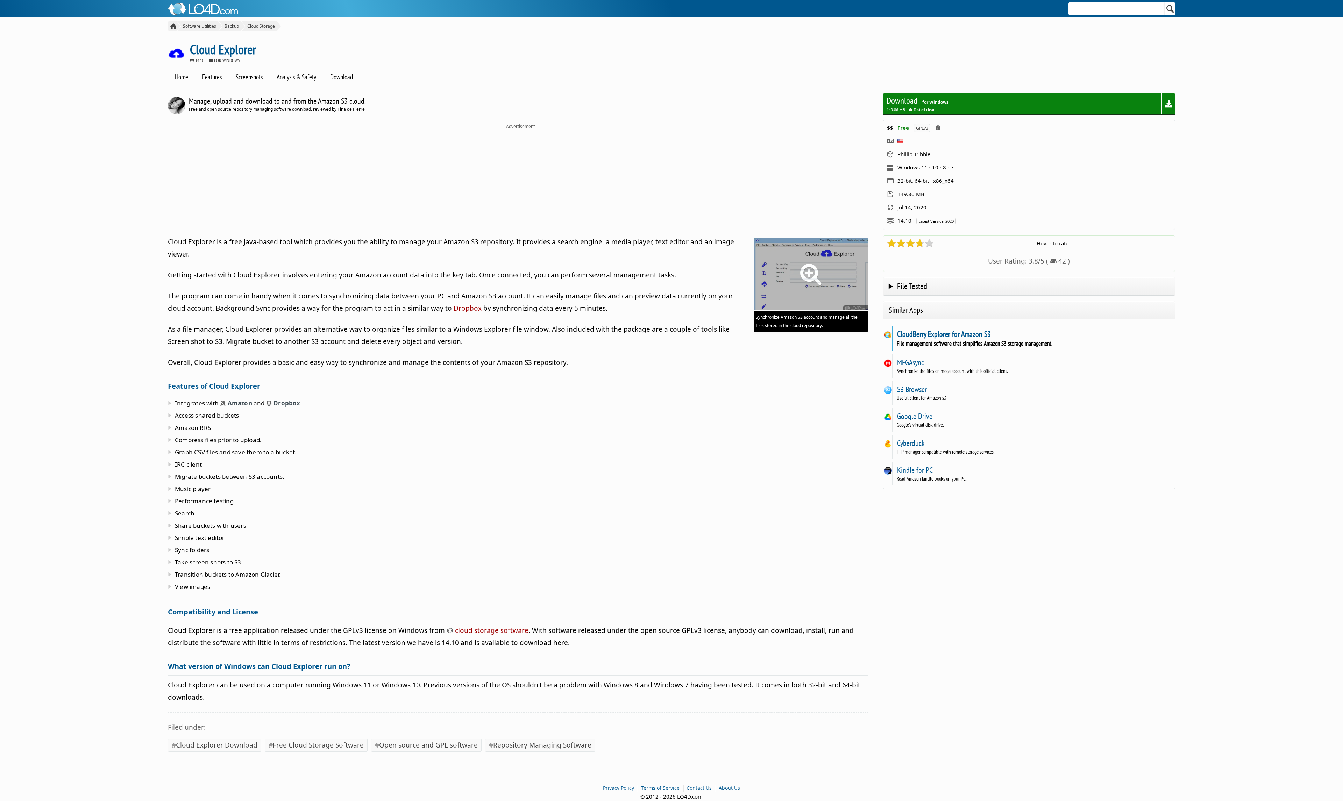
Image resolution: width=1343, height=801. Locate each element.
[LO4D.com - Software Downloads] (172, 26)
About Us (729, 788)
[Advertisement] (520, 182)
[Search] (1170, 8)
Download (341, 77)
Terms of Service (660, 788)
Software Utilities (199, 26)
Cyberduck (911, 443)
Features (212, 77)
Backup (232, 26)
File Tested (912, 286)
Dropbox (468, 308)
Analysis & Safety (296, 77)
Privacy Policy (618, 788)
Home (181, 77)
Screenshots (249, 77)
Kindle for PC (915, 470)
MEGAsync (910, 362)
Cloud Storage (261, 26)
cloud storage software (490, 630)
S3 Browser (912, 389)
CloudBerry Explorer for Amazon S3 (944, 334)
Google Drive (914, 416)
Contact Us (699, 788)
